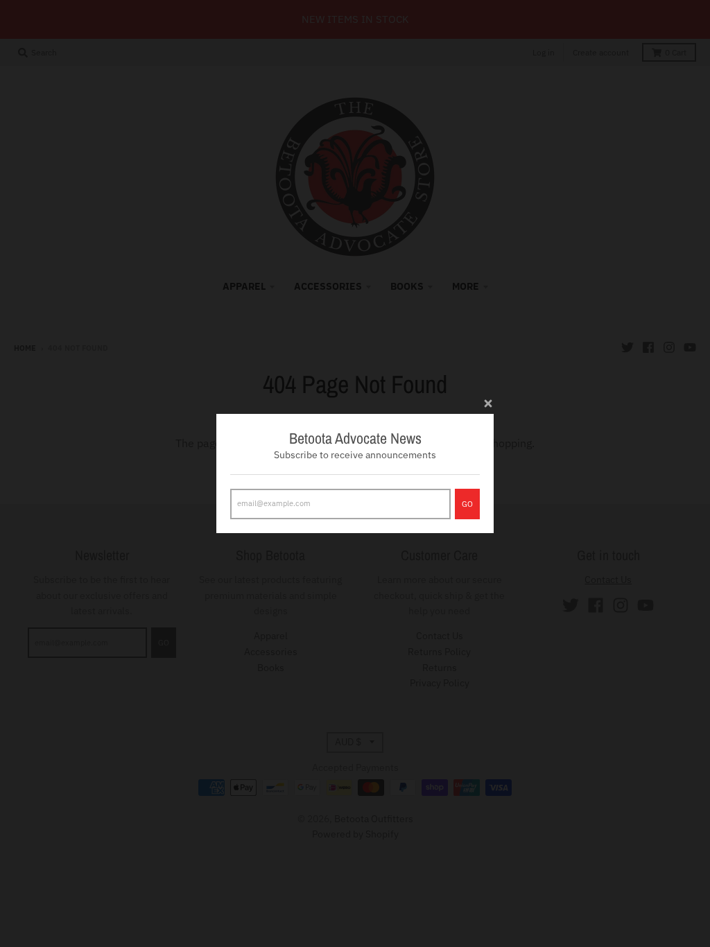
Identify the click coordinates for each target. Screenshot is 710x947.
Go (467, 504)
